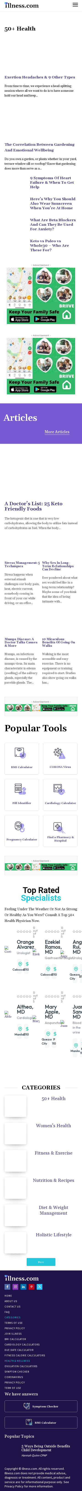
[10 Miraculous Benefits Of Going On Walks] (59, 624)
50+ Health (54, 1099)
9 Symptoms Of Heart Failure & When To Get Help (52, 182)
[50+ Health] (15, 1106)
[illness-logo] (22, 5)
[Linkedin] (23, 1287)
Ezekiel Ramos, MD (53, 947)
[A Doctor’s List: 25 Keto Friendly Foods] (41, 468)
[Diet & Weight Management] (15, 1215)
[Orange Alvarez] (8, 950)
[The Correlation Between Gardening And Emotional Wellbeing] (41, 121)
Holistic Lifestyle (54, 1235)
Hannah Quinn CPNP (34, 1455)
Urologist (23, 953)
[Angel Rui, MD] (63, 954)
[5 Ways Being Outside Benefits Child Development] (12, 1451)
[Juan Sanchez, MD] (63, 1024)
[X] (39, 1287)
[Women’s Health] (15, 1133)
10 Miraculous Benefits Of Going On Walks (58, 642)
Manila (19, 1034)
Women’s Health (53, 1126)
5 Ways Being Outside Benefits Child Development (45, 1448)
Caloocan (19, 969)
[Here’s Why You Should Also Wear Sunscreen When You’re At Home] (15, 204)
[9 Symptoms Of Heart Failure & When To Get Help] (15, 183)
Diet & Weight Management (53, 1210)
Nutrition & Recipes (53, 1180)
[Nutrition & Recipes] (15, 1188)
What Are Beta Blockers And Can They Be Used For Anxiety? (53, 224)
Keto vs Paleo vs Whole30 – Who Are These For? (49, 245)
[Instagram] (15, 1287)
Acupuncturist (54, 1023)
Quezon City (75, 976)
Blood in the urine (77, 1027)
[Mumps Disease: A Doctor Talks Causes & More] (22, 624)
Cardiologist (26, 1018)
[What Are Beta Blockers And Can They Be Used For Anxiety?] (15, 225)
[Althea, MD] (8, 1015)
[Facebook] (7, 1287)
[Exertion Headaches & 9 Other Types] (41, 53)
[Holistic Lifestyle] (15, 1242)
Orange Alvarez (25, 944)
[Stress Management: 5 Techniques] (22, 547)
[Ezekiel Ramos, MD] (36, 952)
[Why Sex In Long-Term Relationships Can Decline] (59, 547)
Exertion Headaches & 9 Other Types (40, 77)
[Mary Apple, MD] (36, 1019)
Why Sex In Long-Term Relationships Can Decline (58, 566)
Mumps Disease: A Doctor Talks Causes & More (21, 642)
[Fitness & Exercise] (15, 1161)
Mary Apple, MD (52, 1012)
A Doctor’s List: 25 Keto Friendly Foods (33, 506)
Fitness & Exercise (53, 1153)
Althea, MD (25, 1009)
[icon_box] (21, 760)
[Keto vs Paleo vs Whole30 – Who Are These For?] (15, 246)
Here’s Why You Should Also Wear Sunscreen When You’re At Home (52, 203)
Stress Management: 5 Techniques (22, 564)
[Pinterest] (31, 1287)
